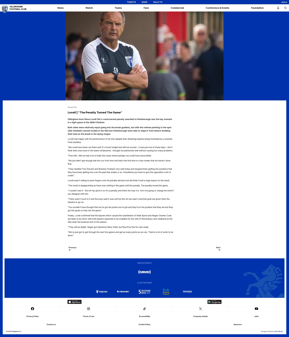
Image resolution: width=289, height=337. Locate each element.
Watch (89, 8)
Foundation (257, 8)
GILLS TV (157, 2)
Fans (146, 8)
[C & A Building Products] (166, 291)
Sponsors (238, 324)
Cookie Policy (144, 324)
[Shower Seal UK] (144, 291)
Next (218, 247)
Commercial (177, 8)
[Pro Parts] (187, 291)
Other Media (278, 331)
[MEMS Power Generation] (144, 272)
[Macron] (101, 291)
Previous (72, 247)
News (60, 8)
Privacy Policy (33, 316)
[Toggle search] (285, 7)
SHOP (144, 2)
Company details (200, 316)
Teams (118, 8)
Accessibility (144, 316)
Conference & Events (217, 8)
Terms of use (88, 316)
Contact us (51, 324)
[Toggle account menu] (278, 7)
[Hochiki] (123, 291)
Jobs (256, 316)
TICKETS (131, 2)
